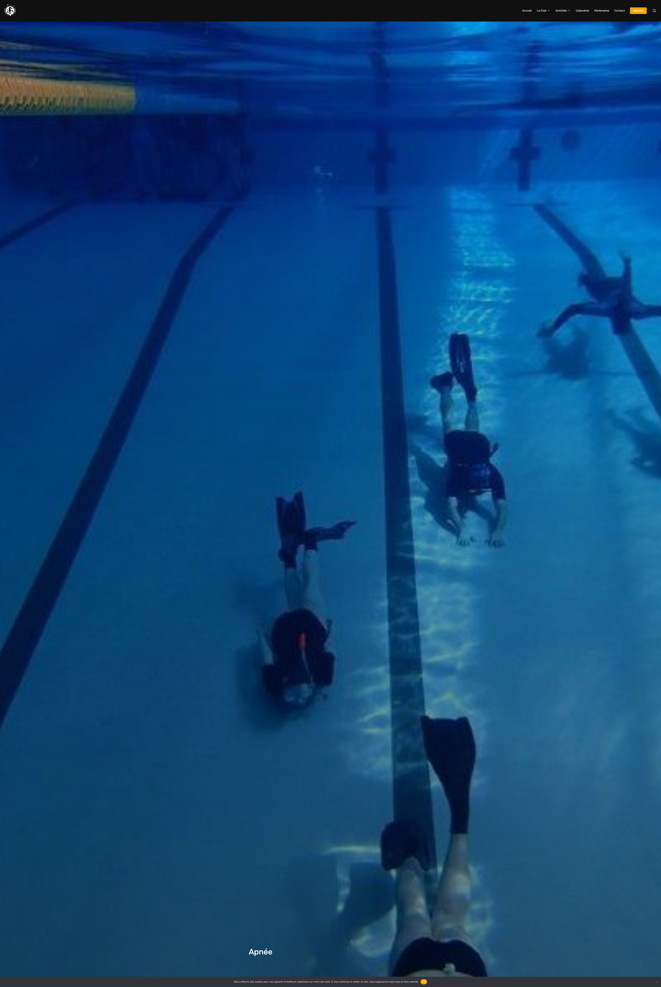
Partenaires (601, 10)
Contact (619, 10)
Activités (561, 10)
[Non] (656, 982)
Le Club (542, 10)
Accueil (527, 10)
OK (424, 981)
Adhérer (638, 10)
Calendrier (582, 10)
